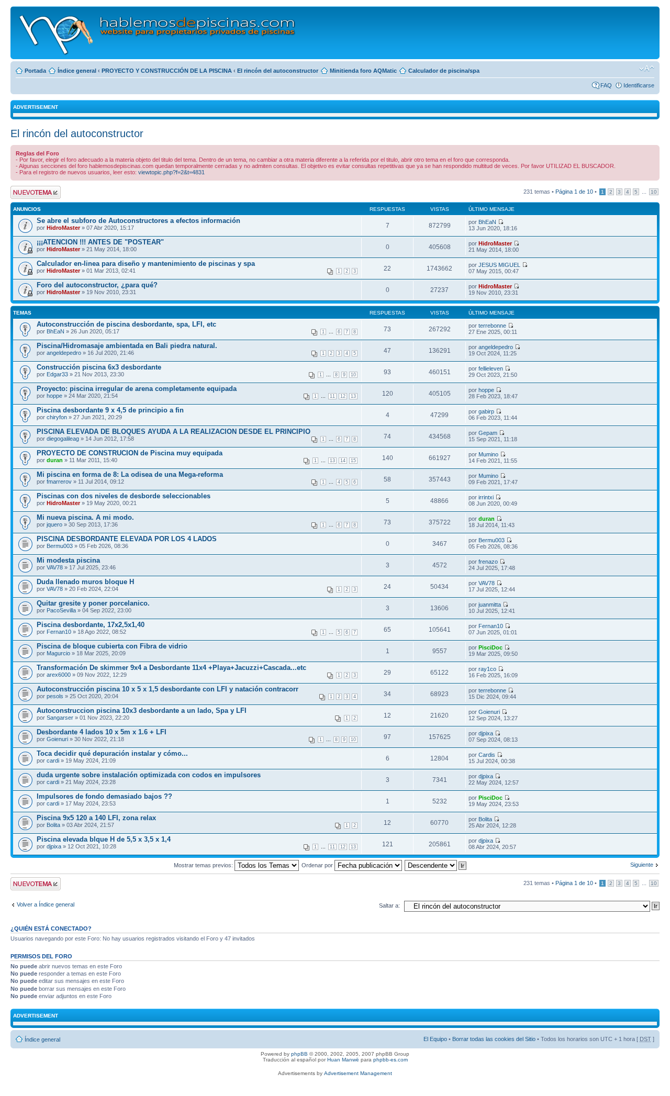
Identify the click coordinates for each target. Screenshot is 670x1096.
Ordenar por (318, 865)
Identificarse (638, 85)
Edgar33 (57, 374)
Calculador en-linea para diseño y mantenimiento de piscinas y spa (146, 263)
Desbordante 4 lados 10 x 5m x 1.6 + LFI (101, 732)
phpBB (299, 1054)
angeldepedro (64, 353)
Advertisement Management (358, 1073)
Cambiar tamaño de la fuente (646, 68)
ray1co (487, 669)
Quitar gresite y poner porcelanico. (93, 603)
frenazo (488, 561)
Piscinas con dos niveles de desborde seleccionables (123, 496)
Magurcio (58, 653)
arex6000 (59, 675)
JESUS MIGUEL (499, 265)
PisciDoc (490, 647)
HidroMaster (63, 228)
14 (342, 460)
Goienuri (489, 712)
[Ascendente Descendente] (436, 865)
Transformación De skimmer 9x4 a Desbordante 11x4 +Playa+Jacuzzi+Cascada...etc (171, 668)
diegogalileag (63, 438)
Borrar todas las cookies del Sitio (493, 1039)
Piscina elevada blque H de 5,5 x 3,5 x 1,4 (104, 839)
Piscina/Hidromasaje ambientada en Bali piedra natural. (127, 346)
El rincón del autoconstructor (277, 71)
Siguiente (641, 865)
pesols (55, 696)
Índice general (77, 71)
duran (55, 460)
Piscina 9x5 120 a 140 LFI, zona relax (96, 818)
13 (353, 396)
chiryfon (57, 417)
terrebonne (492, 325)
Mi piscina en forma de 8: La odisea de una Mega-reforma (130, 474)
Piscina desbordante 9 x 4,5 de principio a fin (110, 410)
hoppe (54, 396)
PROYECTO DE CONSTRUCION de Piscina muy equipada (129, 453)
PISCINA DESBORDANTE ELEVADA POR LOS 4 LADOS (127, 539)
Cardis (486, 755)
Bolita (53, 825)
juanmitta (489, 604)
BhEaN (487, 222)
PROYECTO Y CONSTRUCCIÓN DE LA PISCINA (167, 71)
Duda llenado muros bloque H (85, 582)
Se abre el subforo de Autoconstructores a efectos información (138, 221)
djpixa (485, 733)
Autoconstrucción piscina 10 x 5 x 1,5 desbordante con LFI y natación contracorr (167, 689)
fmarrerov (59, 481)
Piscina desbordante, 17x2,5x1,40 (90, 625)
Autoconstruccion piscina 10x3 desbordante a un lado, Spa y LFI (142, 710)
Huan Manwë (343, 1060)
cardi (53, 760)
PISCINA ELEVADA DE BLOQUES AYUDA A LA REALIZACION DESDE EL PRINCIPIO (173, 431)
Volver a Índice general (45, 904)
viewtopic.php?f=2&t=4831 (171, 172)
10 (654, 192)
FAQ (606, 85)
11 (332, 396)
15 (353, 460)
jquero (54, 524)
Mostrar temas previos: (204, 865)
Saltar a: (389, 905)
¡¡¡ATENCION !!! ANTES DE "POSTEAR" (100, 242)
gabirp (486, 411)
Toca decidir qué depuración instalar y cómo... (112, 753)
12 (342, 396)
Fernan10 (59, 632)
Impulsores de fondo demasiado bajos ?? (104, 796)
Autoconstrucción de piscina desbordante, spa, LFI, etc (126, 324)
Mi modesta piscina (68, 560)
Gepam (487, 433)
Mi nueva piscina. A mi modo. (85, 517)
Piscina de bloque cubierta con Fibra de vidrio (112, 646)
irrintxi (486, 497)
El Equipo (435, 1039)
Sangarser (60, 717)
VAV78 (55, 567)
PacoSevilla (61, 610)
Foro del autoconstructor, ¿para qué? (97, 285)
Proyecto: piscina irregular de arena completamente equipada (137, 389)
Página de (574, 191)
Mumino (488, 454)
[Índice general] (158, 33)
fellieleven (490, 368)
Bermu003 (60, 546)
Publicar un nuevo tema (33, 192)
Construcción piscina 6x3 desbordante (99, 367)
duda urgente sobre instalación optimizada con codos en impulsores (149, 775)
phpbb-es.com (390, 1060)
